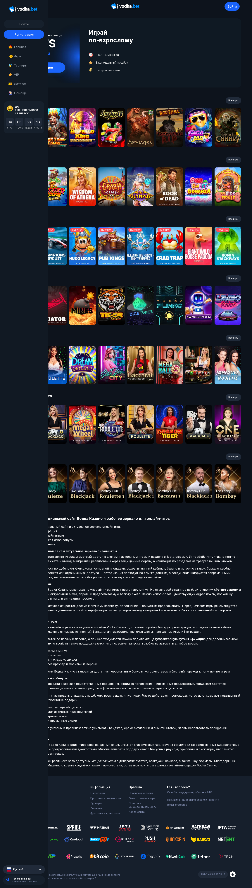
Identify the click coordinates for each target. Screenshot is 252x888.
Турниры (20, 65)
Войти (232, 6)
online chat (195, 799)
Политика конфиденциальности (142, 805)
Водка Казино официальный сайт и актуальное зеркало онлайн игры (69, 526)
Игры (16, 56)
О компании (97, 793)
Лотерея (20, 84)
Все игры (233, 100)
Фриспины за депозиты (105, 813)
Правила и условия (141, 793)
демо (53, 137)
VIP (16, 74)
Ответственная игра (142, 798)
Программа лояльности (105, 798)
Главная (20, 47)
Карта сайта (137, 811)
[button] (24, 869)
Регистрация (24, 34)
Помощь (20, 93)
